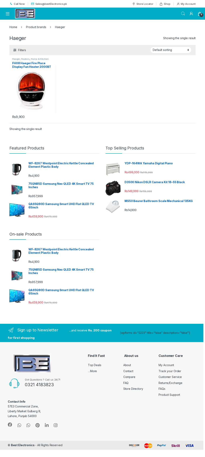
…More (92, 371)
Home (13, 27)
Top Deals (94, 365)
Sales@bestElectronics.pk (51, 3)
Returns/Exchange (170, 383)
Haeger (16, 59)
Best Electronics (23, 445)
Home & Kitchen (40, 59)
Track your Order (170, 371)
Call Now (19, 3)
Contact (128, 371)
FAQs (162, 388)
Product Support (169, 394)
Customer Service (170, 377)
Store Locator (145, 3)
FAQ (126, 383)
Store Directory (133, 388)
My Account (188, 3)
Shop (167, 3)
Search (183, 13)
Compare (129, 377)
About (127, 365)
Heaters (25, 59)
